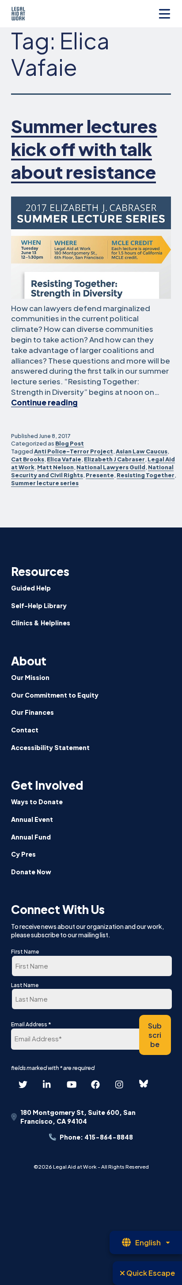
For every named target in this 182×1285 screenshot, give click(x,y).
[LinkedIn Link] (47, 1084)
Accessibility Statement (50, 747)
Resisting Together (145, 475)
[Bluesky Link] (143, 1084)
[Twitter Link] (23, 1084)
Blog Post (69, 443)
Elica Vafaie (64, 459)
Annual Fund (31, 837)
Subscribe (155, 1035)
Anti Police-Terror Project (73, 451)
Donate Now (31, 872)
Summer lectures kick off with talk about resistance (84, 149)
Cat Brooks (27, 459)
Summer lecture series (45, 483)
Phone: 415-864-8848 (96, 1137)
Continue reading (44, 402)
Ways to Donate (37, 802)
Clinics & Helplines (40, 623)
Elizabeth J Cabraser (114, 459)
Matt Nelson (55, 467)
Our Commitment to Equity (55, 695)
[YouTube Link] (71, 1084)
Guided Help (31, 588)
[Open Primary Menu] (164, 14)
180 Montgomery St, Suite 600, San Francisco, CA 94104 (78, 1116)
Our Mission (30, 677)
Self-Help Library (39, 605)
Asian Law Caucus (141, 451)
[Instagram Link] (119, 1084)
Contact (24, 730)
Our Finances (32, 712)
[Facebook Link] (95, 1084)
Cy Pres (23, 854)
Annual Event (32, 819)
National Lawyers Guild (110, 467)
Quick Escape (150, 1273)
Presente (100, 475)
